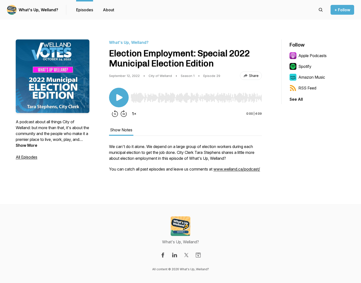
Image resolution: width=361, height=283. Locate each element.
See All (296, 99)
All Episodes (26, 157)
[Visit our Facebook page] (162, 255)
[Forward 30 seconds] (123, 113)
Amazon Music (311, 77)
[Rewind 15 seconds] (114, 113)
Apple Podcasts (312, 55)
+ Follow (342, 9)
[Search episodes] (321, 10)
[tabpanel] (185, 160)
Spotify (304, 66)
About (108, 9)
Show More (26, 145)
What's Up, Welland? (38, 9)
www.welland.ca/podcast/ (236, 169)
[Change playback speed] (134, 113)
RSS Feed (307, 88)
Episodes (84, 9)
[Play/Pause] (119, 97)
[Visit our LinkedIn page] (174, 255)
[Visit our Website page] (198, 255)
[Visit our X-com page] (186, 255)
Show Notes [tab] (121, 129)
